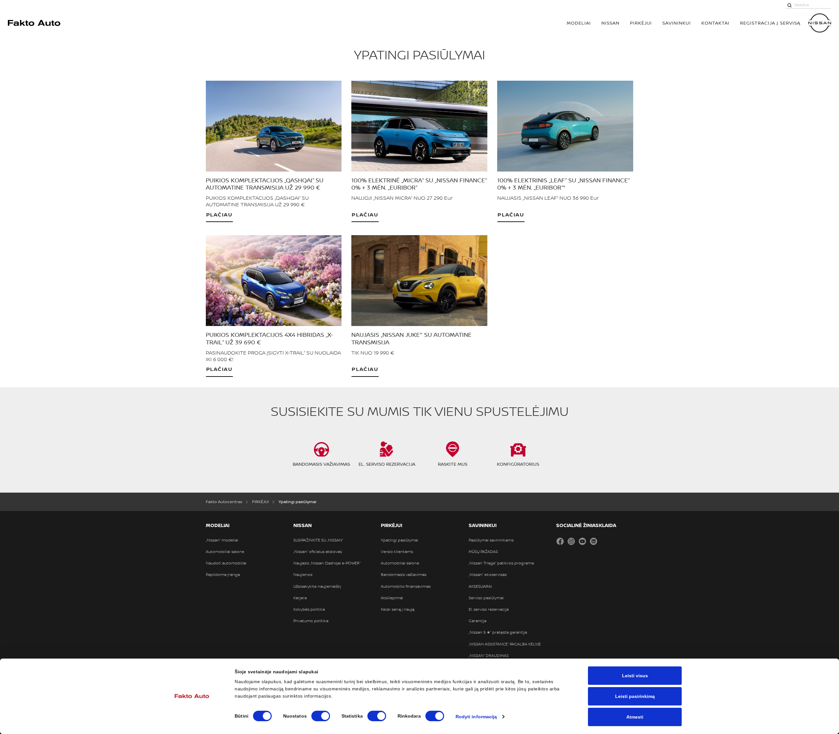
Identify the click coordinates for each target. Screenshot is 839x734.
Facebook (560, 541)
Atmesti (634, 717)
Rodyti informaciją (476, 716)
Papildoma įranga (223, 574)
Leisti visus (635, 675)
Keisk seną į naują (397, 609)
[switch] (320, 716)
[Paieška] (789, 5)
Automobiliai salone (225, 551)
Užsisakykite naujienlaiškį (317, 586)
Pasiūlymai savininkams (491, 540)
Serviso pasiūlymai (486, 598)
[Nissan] (819, 23)
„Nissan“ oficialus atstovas (317, 551)
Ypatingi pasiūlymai (399, 540)
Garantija (477, 620)
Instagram (571, 541)
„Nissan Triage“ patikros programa (501, 563)
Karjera (300, 598)
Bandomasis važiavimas (403, 574)
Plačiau (219, 214)
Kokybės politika (309, 609)
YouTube (582, 541)
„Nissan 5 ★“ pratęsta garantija (498, 632)
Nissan (610, 23)
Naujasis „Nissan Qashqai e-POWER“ (327, 563)
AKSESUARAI (480, 586)
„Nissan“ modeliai (222, 540)
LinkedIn (593, 541)
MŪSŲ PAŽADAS (483, 551)
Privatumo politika (310, 620)
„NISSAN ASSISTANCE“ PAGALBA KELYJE (505, 644)
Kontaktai (715, 23)
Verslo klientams (397, 551)
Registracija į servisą (770, 23)
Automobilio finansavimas (406, 586)
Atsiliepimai (392, 598)
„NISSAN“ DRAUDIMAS (489, 655)
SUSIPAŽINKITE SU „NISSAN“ (318, 540)
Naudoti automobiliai (226, 563)
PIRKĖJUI (641, 23)
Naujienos (302, 574)
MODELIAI (579, 23)
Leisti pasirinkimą (635, 696)
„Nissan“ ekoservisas (488, 574)
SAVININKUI (676, 23)
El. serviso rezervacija (489, 609)
